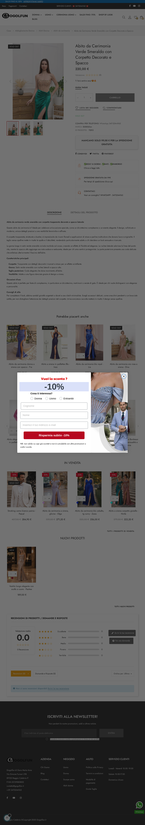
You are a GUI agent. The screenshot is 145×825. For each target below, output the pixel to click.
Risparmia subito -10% (54, 435)
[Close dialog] (123, 376)
